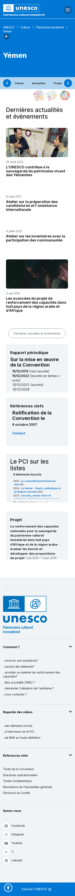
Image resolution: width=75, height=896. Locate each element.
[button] (6, 39)
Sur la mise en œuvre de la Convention (34, 362)
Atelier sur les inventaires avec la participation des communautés (35, 238)
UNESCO (9, 27)
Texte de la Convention (18, 769)
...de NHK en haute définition (21, 737)
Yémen (19, 83)
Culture (25, 27)
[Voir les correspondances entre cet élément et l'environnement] (52, 95)
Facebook (18, 825)
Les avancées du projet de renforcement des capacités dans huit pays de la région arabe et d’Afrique (36, 304)
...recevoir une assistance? (20, 660)
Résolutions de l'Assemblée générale (27, 787)
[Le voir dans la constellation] (39, 95)
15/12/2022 (20, 385)
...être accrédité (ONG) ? (19, 682)
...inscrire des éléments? (18, 666)
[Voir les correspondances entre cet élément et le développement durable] (65, 95)
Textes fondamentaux (17, 781)
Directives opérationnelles (20, 775)
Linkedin (16, 860)
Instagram (17, 834)
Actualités (39, 83)
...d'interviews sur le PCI (18, 731)
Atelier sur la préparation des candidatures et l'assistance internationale (32, 206)
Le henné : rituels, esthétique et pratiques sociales (37, 490)
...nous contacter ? (15, 694)
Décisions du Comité (16, 792)
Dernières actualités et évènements (37, 333)
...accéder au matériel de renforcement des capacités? (31, 674)
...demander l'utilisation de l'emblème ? (28, 688)
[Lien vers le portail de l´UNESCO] (25, 8)
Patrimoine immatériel (50, 27)
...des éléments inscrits (17, 725)
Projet (58, 83)
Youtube (16, 843)
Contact (18, 433)
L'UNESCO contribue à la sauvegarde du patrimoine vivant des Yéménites (35, 171)
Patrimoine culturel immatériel (24, 14)
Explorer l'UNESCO (35, 889)
